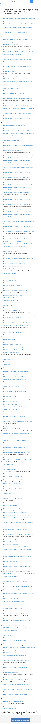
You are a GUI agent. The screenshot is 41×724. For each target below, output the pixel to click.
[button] (0, 4)
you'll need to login (25, 717)
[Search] (31, 1)
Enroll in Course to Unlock (20, 720)
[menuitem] (0, 5)
